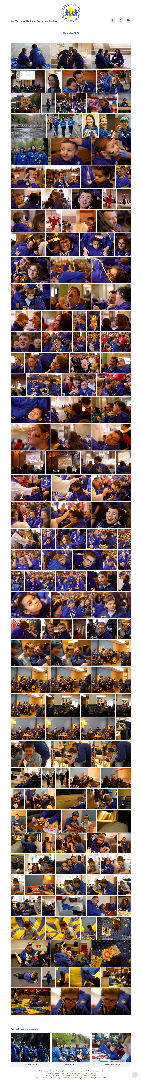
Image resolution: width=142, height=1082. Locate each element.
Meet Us (25, 21)
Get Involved (51, 21)
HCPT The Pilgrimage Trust (93, 1071)
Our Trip (15, 21)
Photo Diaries (37, 21)
